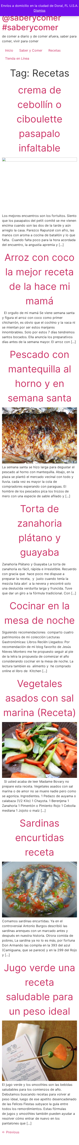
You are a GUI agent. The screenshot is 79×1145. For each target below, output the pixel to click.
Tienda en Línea (17, 58)
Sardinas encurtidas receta (39, 837)
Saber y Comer (30, 50)
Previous (10, 1132)
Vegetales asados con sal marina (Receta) (39, 698)
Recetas (54, 50)
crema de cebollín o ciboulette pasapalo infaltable (39, 119)
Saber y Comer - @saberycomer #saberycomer (34, 17)
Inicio (9, 50)
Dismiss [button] (39, 10)
